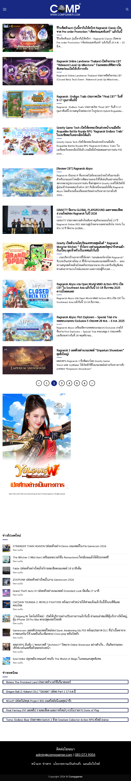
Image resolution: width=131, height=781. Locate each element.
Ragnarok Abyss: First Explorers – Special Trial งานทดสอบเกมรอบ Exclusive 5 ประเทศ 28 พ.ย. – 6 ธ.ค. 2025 (91, 319)
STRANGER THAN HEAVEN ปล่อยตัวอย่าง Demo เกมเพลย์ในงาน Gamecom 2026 (59, 546)
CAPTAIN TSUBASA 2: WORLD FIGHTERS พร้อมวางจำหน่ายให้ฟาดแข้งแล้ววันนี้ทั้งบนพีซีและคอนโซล (66, 603)
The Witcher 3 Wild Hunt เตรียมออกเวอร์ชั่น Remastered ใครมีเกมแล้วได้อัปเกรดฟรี (61, 557)
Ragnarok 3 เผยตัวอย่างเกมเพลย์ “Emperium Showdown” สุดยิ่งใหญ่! (90, 352)
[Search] (127, 9)
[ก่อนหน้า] (39, 383)
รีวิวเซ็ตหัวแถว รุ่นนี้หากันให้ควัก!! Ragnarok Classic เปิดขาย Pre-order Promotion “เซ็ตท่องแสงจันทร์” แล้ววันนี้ (89, 29)
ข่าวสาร (46, 764)
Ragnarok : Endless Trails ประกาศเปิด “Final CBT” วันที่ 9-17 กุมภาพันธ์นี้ (89, 98)
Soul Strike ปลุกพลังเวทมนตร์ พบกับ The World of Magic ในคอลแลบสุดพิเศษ (57, 658)
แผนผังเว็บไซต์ (91, 764)
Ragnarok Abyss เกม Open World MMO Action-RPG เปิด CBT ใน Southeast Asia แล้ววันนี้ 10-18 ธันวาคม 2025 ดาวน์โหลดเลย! (90, 287)
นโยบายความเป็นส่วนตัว (67, 764)
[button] (5, 9)
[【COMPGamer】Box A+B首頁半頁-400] (37, 444)
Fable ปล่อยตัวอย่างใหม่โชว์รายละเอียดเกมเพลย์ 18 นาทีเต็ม (47, 568)
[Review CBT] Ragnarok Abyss (75, 168)
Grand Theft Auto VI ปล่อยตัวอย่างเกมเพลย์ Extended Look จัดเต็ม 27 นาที (56, 590)
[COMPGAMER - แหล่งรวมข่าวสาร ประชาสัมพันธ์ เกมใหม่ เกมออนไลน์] (65, 9)
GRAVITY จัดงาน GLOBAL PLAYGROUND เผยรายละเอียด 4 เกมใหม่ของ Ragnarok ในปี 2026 (90, 211)
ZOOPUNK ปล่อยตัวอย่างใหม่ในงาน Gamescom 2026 (43, 579)
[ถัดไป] (92, 383)
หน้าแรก (36, 764)
